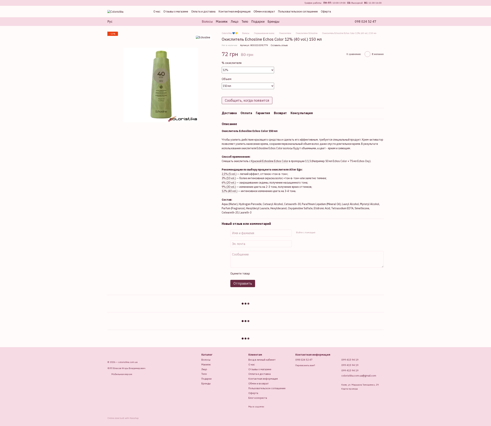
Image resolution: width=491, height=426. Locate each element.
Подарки (257, 21)
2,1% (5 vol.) (229, 174)
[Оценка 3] (268, 273)
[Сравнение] (356, 11)
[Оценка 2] (262, 273)
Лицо (234, 21)
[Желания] (364, 11)
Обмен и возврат (264, 11)
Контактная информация (234, 11)
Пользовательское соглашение (298, 11)
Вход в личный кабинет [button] (262, 359)
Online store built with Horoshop (123, 418)
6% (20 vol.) (229, 182)
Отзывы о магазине (175, 11)
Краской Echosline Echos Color (269, 161)
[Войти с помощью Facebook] (319, 232)
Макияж (222, 21)
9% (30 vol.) (229, 187)
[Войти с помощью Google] (325, 232)
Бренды (273, 21)
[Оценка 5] (281, 273)
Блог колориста (257, 398)
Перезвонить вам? (305, 365)
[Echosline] (203, 37)
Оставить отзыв (279, 45)
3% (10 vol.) (229, 178)
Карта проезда (349, 388)
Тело (244, 21)
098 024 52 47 (365, 21)
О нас (156, 11)
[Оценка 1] (256, 273)
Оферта (326, 11)
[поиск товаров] (286, 21)
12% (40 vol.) (229, 191)
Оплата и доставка (203, 11)
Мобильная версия (121, 374)
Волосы (207, 21)
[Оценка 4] (274, 273)
